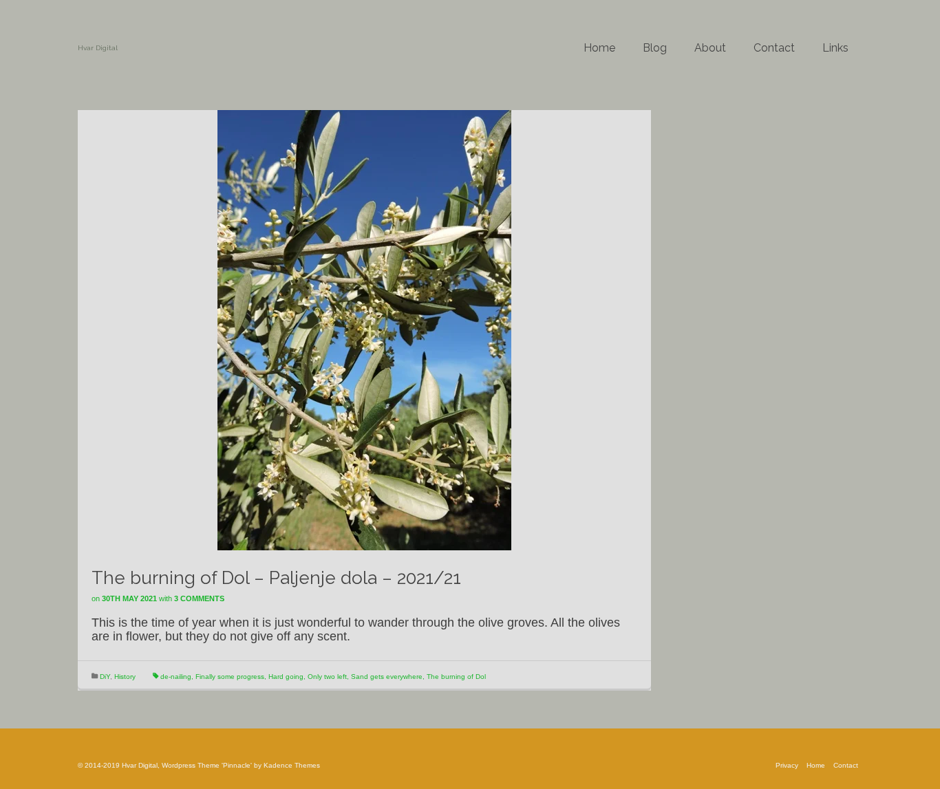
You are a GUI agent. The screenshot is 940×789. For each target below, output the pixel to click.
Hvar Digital (98, 48)
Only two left (327, 676)
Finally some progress (229, 676)
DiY (105, 676)
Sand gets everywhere (387, 676)
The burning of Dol (456, 676)
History (125, 676)
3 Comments (199, 598)
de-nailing (175, 676)
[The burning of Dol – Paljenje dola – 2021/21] (364, 329)
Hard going (285, 676)
